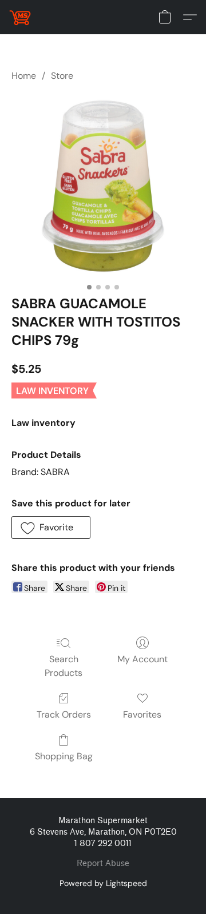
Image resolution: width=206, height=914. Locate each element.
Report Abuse (103, 863)
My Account (142, 659)
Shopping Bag (64, 756)
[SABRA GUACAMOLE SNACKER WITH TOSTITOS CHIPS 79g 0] (103, 186)
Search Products (63, 666)
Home (23, 76)
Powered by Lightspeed (103, 883)
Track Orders (64, 714)
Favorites (142, 714)
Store (62, 76)
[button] (20, 17)
